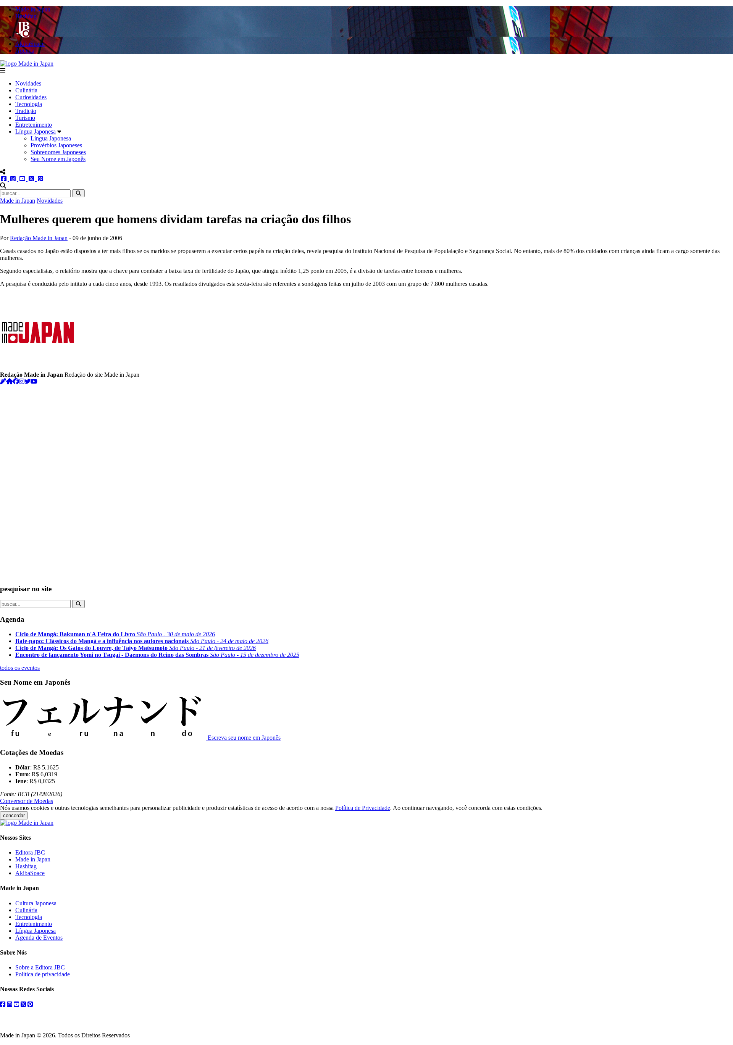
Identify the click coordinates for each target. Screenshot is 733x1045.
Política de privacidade (42, 974)
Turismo (25, 117)
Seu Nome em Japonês (58, 159)
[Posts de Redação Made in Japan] (3, 381)
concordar (14, 815)
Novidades (28, 83)
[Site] (9, 381)
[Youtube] (34, 381)
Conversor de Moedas (26, 801)
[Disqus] (366, 480)
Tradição (25, 111)
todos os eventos (20, 667)
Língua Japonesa (35, 131)
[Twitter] (27, 381)
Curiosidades (31, 97)
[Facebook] (16, 381)
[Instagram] (21, 381)
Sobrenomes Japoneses (58, 152)
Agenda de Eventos (39, 937)
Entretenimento (33, 124)
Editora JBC (30, 852)
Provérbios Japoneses (56, 145)
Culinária (26, 90)
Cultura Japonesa (36, 903)
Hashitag (26, 866)
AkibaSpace (30, 873)
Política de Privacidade (362, 808)
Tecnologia (28, 104)
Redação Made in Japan (39, 238)
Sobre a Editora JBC (40, 967)
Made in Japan (17, 200)
